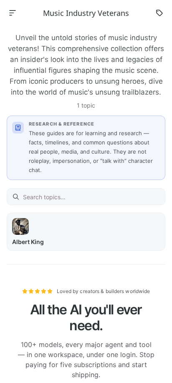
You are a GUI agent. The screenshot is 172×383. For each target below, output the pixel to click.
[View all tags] (159, 13)
